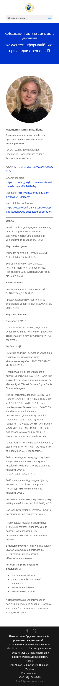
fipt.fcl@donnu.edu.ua (29, 681)
